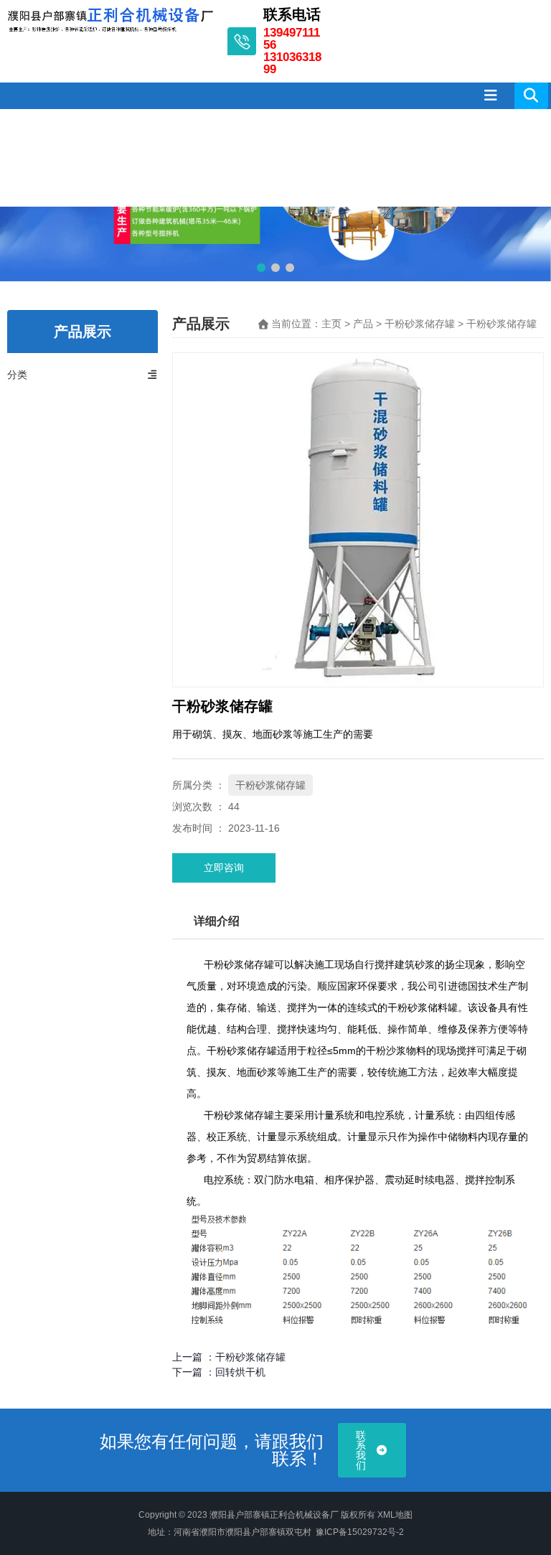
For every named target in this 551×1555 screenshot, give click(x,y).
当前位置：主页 (307, 324)
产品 (363, 324)
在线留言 (434, 157)
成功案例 (296, 157)
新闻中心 (227, 157)
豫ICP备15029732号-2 (360, 1532)
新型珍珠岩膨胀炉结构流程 (365, 157)
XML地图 (395, 1515)
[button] (261, 267)
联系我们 (502, 157)
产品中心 (158, 157)
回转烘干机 (240, 1372)
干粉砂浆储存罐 (420, 324)
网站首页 (20, 157)
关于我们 (89, 157)
